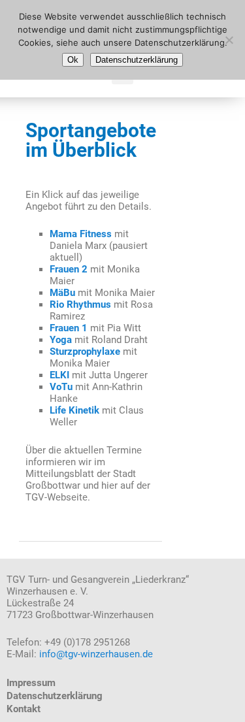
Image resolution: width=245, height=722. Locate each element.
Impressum (31, 683)
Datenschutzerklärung (55, 696)
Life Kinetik (74, 410)
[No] (228, 39)
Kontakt (24, 709)
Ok (72, 60)
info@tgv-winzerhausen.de (96, 654)
